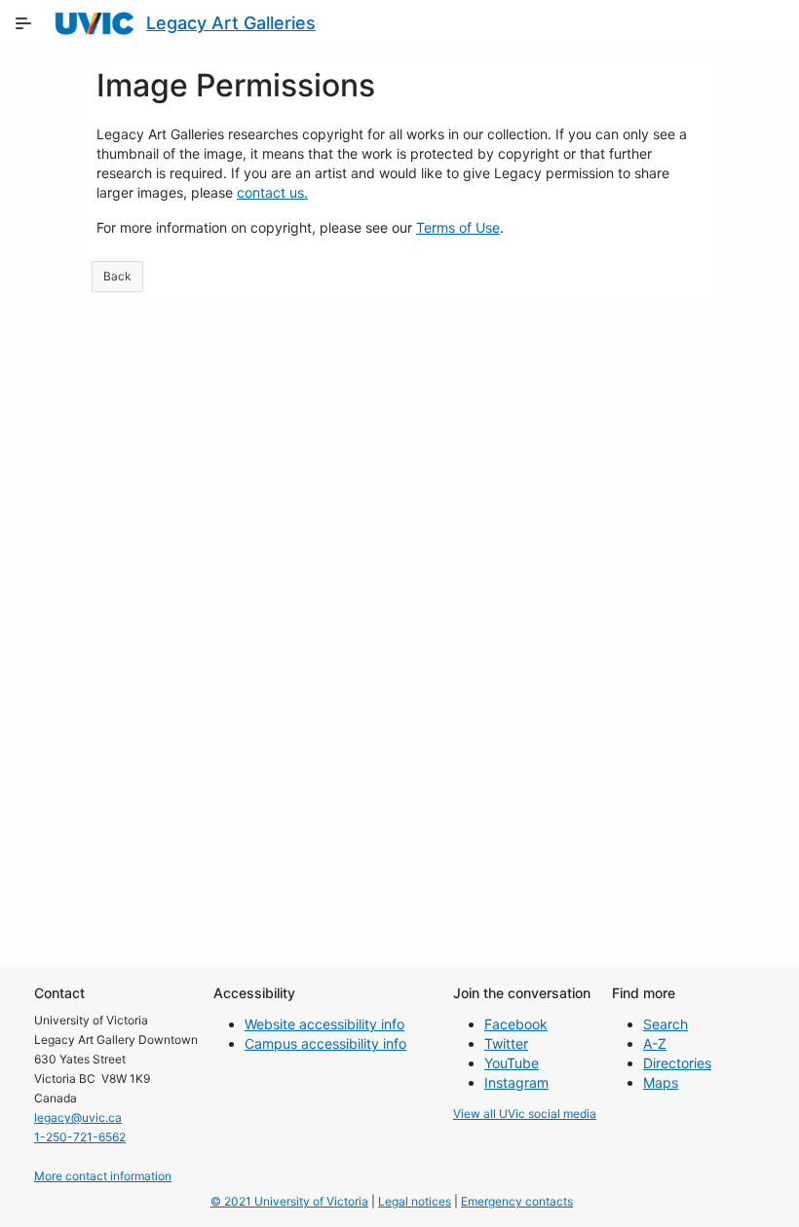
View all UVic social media (524, 1113)
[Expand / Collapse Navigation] (23, 23)
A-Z (654, 1043)
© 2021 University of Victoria (289, 1201)
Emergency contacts (517, 1201)
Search (665, 1024)
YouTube (511, 1063)
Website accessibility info (324, 1024)
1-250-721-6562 (80, 1137)
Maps (660, 1082)
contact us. (272, 192)
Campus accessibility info (325, 1043)
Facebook (516, 1024)
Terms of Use (458, 227)
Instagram (516, 1082)
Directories (677, 1063)
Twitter (506, 1043)
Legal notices (414, 1201)
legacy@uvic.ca (78, 1117)
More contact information (102, 1176)
